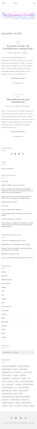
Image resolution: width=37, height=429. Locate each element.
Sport (3, 333)
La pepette (5, 310)
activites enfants (23, 366)
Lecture (4, 314)
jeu (3, 384)
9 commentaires (18, 136)
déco (3, 291)
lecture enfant (28, 384)
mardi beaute (6, 390)
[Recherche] (34, 3)
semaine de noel (7, 402)
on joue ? (4, 326)
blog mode (23, 369)
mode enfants (7, 393)
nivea (15, 393)
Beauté (3, 272)
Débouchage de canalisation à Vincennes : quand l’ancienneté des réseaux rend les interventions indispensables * (17, 224)
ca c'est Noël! (18, 94)
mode (15, 390)
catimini (23, 375)
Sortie (3, 329)
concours (16, 378)
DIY (2, 295)
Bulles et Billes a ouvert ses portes (13, 185)
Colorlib (17, 423)
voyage (3, 337)
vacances (18, 405)
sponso (4, 405)
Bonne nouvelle (6, 279)
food (3, 303)
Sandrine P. (5, 254)
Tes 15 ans (4, 181)
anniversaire (6, 369)
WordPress (31, 423)
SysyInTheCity (6, 244)
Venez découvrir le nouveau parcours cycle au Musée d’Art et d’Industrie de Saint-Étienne (16, 197)
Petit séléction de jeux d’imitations (18, 100)
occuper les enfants (23, 396)
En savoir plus (18, 78)
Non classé (5, 322)
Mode (18, 41)
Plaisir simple (15, 399)
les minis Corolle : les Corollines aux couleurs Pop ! (18, 47)
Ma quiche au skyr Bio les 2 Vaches (21, 258)
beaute (15, 369)
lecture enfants (7, 387)
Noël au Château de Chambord (11, 209)
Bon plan (4, 276)
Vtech (32, 405)
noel (20, 393)
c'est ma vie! (27, 372)
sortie (17, 402)
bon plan (18, 372)
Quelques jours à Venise (9, 202)
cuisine (3, 287)
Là (16, 387)
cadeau (16, 375)
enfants (3, 299)
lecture (18, 384)
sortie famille (26, 402)
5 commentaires (18, 83)
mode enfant (23, 390)
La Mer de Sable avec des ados (11, 219)
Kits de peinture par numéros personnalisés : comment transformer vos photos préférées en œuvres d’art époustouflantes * (17, 190)
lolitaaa (25, 53)
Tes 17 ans (4, 206)
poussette (25, 399)
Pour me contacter (7, 168)
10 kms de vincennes (9, 366)
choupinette (6, 378)
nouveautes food (8, 396)
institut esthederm (26, 381)
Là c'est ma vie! (6, 306)
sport (11, 405)
